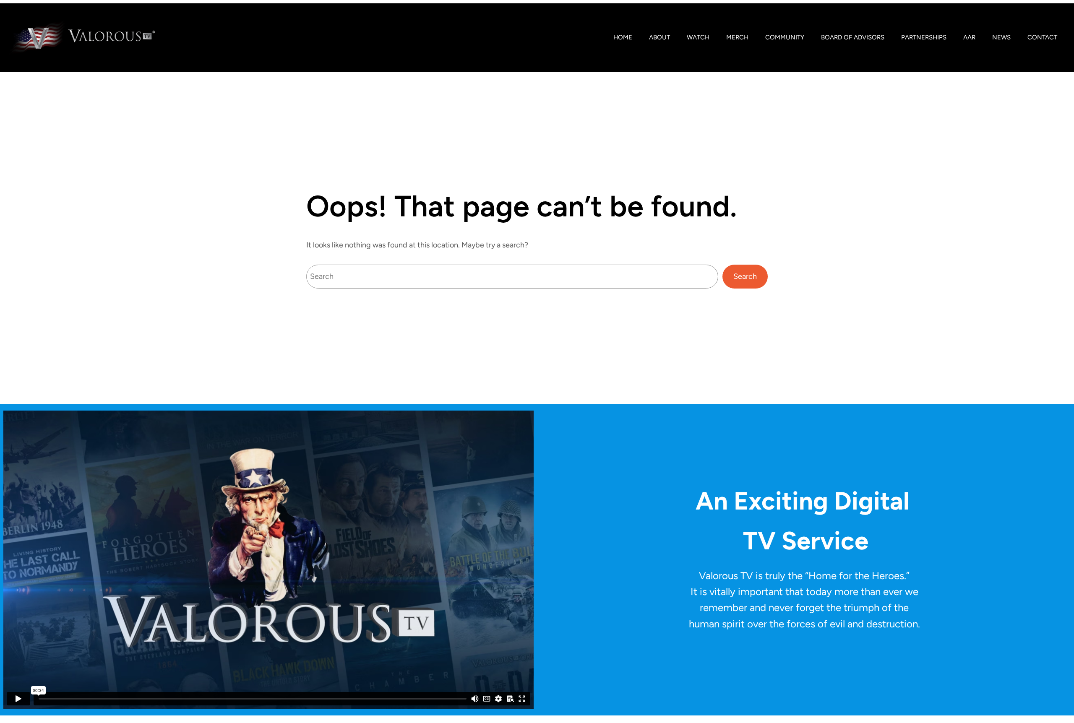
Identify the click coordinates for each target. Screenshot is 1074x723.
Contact (1042, 37)
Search (745, 276)
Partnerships (923, 37)
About (659, 37)
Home (622, 37)
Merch (737, 37)
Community (784, 37)
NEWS (1001, 37)
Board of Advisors (852, 37)
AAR (969, 37)
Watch (698, 37)
